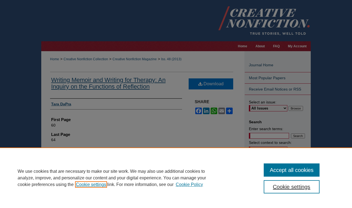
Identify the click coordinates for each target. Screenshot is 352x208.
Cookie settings (91, 184)
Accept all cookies (292, 170)
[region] (176, 177)
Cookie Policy (189, 184)
